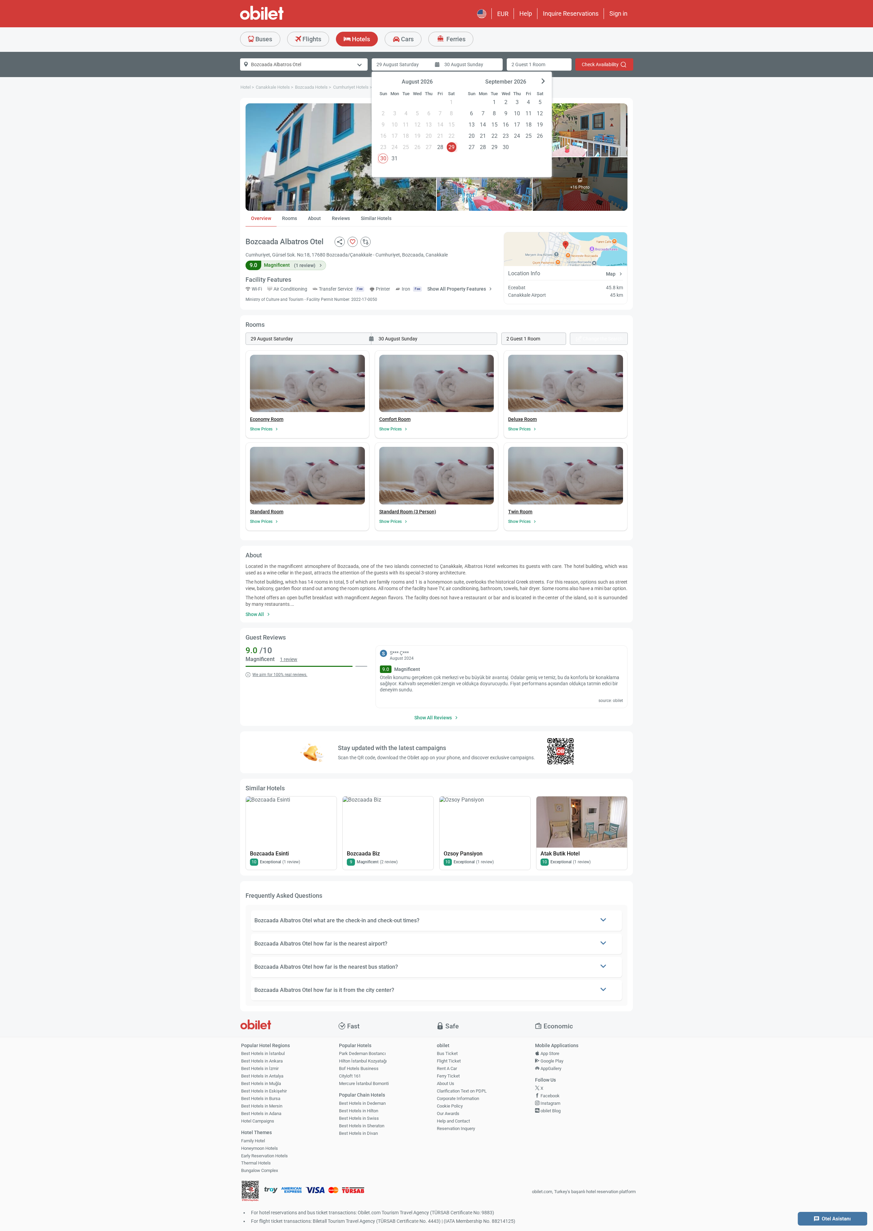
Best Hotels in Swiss (359, 1118)
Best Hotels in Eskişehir (264, 1091)
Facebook (549, 1095)
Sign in (618, 13)
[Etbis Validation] (250, 1192)
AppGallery (550, 1068)
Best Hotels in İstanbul (263, 1053)
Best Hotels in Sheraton (361, 1125)
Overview (261, 218)
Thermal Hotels (256, 1163)
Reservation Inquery (456, 1128)
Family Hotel (253, 1140)
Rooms (289, 218)
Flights (311, 39)
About (314, 218)
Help (525, 13)
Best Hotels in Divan (358, 1133)
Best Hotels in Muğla (261, 1083)
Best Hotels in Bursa (260, 1098)
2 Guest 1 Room (528, 64)
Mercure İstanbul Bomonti (364, 1083)
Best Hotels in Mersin (261, 1106)
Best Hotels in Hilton (358, 1110)
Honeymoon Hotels (259, 1148)
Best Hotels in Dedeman (362, 1103)
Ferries (455, 39)
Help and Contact (453, 1121)
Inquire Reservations (570, 13)
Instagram (549, 1103)
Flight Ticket (449, 1061)
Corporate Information (458, 1098)
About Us (445, 1083)
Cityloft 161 (350, 1076)
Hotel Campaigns (257, 1121)
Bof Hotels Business (359, 1068)
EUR (502, 13)
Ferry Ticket (448, 1076)
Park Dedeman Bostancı (362, 1053)
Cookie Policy (450, 1106)
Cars (407, 39)
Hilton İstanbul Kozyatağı (363, 1061)
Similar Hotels (376, 218)
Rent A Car (447, 1068)
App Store (549, 1053)
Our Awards (448, 1113)
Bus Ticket (447, 1053)
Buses (263, 39)
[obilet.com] (278, 19)
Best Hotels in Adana (261, 1113)
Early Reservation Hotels (264, 1155)
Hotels (360, 39)
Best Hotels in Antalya (262, 1076)
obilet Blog (550, 1110)
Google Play (551, 1061)
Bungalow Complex (259, 1170)
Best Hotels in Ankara (262, 1061)
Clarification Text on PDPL (462, 1091)
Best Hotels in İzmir (260, 1068)
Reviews (341, 218)
